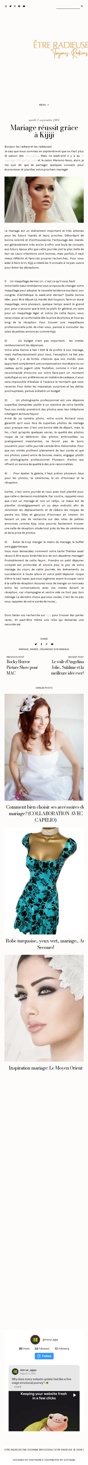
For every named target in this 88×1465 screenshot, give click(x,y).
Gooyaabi (69, 1459)
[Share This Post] (41, 644)
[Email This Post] (52, 644)
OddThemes (36, 1459)
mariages (31, 156)
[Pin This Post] (46, 644)
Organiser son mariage (54, 649)
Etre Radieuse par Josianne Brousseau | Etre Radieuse (38, 1449)
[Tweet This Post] (36, 644)
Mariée (34, 649)
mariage (24, 649)
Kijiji (48, 615)
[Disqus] (44, 1143)
